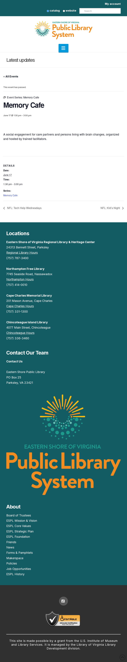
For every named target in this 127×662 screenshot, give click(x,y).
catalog (54, 10)
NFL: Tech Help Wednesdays (24, 208)
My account (113, 3)
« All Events (10, 76)
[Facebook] (63, 601)
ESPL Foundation (18, 536)
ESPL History (15, 574)
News (10, 547)
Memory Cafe (10, 195)
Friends (11, 542)
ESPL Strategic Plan (20, 531)
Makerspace (14, 558)
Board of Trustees (18, 515)
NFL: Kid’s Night (111, 208)
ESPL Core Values (18, 526)
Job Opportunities (18, 569)
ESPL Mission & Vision (21, 520)
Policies (11, 563)
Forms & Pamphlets (19, 552)
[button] (63, 48)
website (70, 10)
